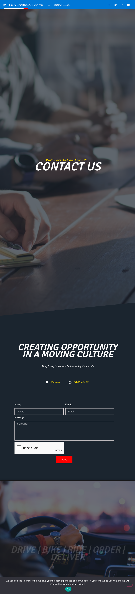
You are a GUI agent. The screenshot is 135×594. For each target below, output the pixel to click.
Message (19, 417)
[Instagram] (122, 5)
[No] (130, 585)
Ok (68, 589)
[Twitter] (115, 5)
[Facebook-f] (109, 5)
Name (17, 404)
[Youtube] (128, 5)
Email (68, 404)
